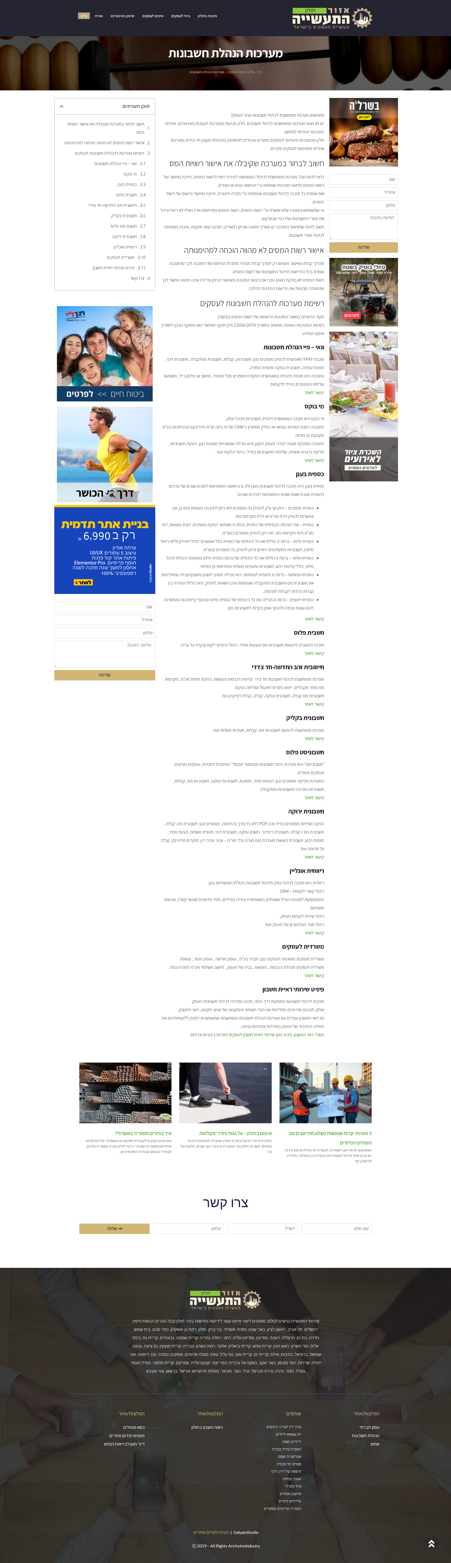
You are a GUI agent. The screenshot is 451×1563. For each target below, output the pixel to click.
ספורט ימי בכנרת (289, 1463)
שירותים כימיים (289, 1500)
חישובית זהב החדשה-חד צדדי (112, 205)
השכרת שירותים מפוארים (282, 1508)
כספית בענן (127, 184)
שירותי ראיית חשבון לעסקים (252, 1035)
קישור (224, 317)
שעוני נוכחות (291, 1478)
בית (259, 72)
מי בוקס (130, 174)
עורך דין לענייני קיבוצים (283, 1426)
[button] (61, 106)
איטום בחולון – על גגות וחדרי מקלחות (235, 1133)
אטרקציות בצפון (289, 1456)
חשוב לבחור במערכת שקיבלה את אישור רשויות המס (105, 128)
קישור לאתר (314, 392)
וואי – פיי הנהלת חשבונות (115, 163)
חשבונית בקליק (124, 216)
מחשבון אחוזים (290, 1493)
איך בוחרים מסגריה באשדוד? (143, 1133)
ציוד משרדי (293, 1486)
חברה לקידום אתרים (211, 1532)
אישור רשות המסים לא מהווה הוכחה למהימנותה (104, 143)
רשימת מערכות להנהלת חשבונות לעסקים (109, 153)
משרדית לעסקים (120, 257)
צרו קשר (137, 278)
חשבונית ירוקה (124, 236)
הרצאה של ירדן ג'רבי (286, 1471)
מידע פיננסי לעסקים (241, 72)
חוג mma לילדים (288, 1434)
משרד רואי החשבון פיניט (303, 1035)
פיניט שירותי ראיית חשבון (113, 268)
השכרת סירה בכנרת (286, 1449)
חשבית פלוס (126, 195)
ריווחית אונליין (125, 247)
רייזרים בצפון (291, 1441)
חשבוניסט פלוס (124, 226)
